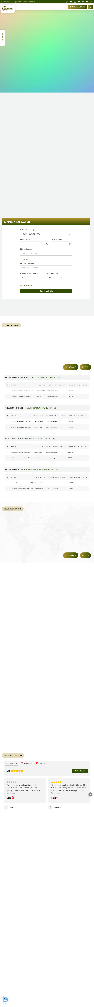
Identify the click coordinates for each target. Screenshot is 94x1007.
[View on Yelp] (10, 798)
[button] (4, 794)
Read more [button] (11, 793)
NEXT (84, 367)
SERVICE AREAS (57, 845)
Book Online (46, 208)
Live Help (5, 1003)
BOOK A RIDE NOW (37, 845)
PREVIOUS (71, 367)
